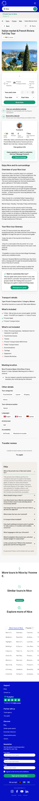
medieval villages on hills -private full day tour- (20, 669)
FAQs (5, 689)
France (14, 21)
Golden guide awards (10, 728)
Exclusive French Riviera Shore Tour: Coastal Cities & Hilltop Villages (31, 674)
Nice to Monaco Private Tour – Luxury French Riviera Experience (10, 665)
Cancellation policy (25, 795)
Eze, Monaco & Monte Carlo (31, 646)
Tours (7, 21)
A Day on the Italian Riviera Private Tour (20, 646)
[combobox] (27, 97)
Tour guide (7, 716)
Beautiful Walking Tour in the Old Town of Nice (20, 637)
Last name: (7, 759)
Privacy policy (19, 795)
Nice (20, 21)
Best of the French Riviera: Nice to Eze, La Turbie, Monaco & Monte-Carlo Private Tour (10, 632)
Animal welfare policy (10, 735)
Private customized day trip (20, 665)
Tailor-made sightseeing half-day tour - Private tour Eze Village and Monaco (20, 651)
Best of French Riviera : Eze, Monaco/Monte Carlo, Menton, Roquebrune (20, 642)
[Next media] (34, 56)
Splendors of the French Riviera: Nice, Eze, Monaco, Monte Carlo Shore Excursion (20, 632)
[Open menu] (35, 3)
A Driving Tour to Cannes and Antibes (10, 669)
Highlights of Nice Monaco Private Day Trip (10, 642)
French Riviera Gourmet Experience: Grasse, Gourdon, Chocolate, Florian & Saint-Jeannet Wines (10, 674)
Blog (5, 725)
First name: (7, 752)
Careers (6, 738)
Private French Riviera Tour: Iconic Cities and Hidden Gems (31, 665)
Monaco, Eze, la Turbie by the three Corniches (31, 660)
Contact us (7, 692)
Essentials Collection (10, 732)
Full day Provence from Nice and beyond (20, 674)
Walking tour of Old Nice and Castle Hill (10, 646)
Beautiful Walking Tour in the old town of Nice (31, 669)
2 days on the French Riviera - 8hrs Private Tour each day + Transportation (10, 651)
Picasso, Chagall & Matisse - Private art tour (31, 655)
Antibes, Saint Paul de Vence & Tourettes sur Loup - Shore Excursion (31, 637)
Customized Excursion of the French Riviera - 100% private (31, 632)
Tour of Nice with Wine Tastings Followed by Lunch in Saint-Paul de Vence (31, 651)
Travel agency (8, 712)
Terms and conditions (14, 795)
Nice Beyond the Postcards (20, 655)
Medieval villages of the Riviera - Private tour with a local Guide (10, 637)
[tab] (16, 628)
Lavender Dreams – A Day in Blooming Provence (31, 642)
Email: (5, 765)
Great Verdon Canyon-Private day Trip (10, 655)
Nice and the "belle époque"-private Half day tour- (20, 660)
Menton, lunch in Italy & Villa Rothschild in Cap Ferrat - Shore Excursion (10, 660)
